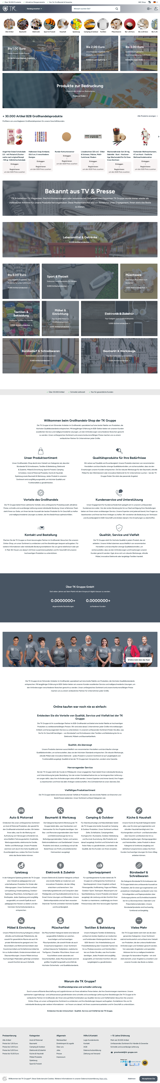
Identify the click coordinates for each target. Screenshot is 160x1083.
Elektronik (36, 32)
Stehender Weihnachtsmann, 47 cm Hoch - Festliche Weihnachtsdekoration (145, 154)
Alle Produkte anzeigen (147, 116)
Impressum (60, 1057)
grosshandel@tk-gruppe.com (125, 1052)
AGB (85, 1047)
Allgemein (61, 1035)
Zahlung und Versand (92, 1054)
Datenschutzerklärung (92, 1050)
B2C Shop (142, 2)
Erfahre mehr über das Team (139, 660)
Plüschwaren (116, 32)
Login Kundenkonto (91, 1040)
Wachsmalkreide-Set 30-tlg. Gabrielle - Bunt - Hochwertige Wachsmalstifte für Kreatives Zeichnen (119, 156)
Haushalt (63, 32)
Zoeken (116, 9)
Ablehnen (132, 1079)
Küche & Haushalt (37, 1054)
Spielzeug (76, 32)
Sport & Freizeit (49, 32)
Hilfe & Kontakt (91, 1035)
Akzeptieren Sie (148, 1079)
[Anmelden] (149, 9)
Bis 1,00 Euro (129, 32)
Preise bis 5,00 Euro (10, 1050)
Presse (59, 1054)
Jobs (58, 1050)
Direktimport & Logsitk (65, 1043)
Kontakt (87, 1043)
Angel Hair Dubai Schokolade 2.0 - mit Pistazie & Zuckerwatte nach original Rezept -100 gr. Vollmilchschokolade (14, 156)
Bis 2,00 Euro (143, 32)
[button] (159, 137)
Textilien (103, 32)
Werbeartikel (61, 1040)
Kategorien (35, 1035)
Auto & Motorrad (36, 1040)
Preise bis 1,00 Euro (10, 1043)
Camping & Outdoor (89, 32)
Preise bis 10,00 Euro (10, 1054)
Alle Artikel (9, 32)
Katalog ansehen (33, 9)
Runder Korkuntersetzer (64, 152)
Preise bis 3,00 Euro (10, 1047)
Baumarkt (22, 32)
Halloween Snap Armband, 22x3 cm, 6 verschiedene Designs (39, 154)
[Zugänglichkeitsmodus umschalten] (149, 2)
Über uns (60, 1047)
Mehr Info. (103, 1079)
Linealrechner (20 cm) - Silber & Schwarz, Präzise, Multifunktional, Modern (93, 154)
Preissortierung (9, 1035)
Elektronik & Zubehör (38, 1050)
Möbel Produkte (36, 1057)
